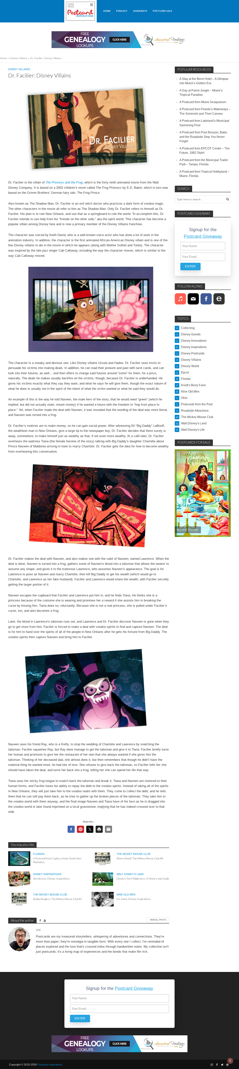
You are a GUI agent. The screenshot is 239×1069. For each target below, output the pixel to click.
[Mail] (193, 298)
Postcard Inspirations (50, 1064)
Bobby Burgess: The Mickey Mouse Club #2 (57, 898)
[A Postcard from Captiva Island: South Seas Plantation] (19, 858)
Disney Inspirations (47, 874)
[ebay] (219, 298)
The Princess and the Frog (64, 182)
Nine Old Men (126, 894)
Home (107, 11)
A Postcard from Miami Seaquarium (202, 102)
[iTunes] (180, 298)
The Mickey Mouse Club (133, 853)
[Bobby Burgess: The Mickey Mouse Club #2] (19, 899)
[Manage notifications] (230, 1061)
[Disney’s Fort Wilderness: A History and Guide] (102, 878)
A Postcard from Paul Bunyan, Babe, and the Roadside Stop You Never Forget (203, 137)
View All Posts (158, 920)
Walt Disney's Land (130, 874)
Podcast (122, 11)
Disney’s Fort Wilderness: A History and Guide (143, 878)
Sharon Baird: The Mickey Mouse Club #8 (140, 858)
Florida (38, 853)
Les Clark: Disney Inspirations (134, 898)
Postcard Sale (162, 11)
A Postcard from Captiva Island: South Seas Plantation (57, 860)
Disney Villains (18, 58)
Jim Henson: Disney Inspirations (51, 878)
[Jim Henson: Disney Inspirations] (19, 878)
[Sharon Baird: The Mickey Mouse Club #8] (102, 858)
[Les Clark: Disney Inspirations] (102, 899)
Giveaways (140, 11)
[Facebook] (206, 298)
